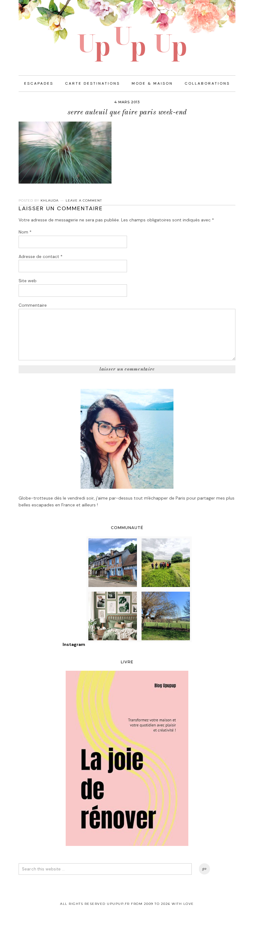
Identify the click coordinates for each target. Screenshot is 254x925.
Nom (25, 232)
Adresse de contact (41, 256)
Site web (28, 280)
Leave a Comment (84, 200)
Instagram (74, 644)
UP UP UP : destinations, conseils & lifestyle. (127, 31)
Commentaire (33, 305)
